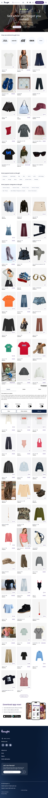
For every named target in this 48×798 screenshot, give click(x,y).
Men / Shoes (5, 190)
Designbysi (12, 382)
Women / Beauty (6, 187)
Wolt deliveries (5, 759)
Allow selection (24, 411)
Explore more (24, 696)
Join (23, 772)
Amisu (15, 179)
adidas (20, 179)
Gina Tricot (27, 164)
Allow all (39, 411)
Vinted (12, 93)
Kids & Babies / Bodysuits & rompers (18, 190)
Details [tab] (24, 389)
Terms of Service (4, 792)
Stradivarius (5, 176)
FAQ (2, 753)
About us (4, 750)
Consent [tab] (8, 389)
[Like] (45, 67)
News (3, 756)
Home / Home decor (32, 190)
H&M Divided (12, 176)
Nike (19, 176)
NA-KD (28, 70)
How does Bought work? (28, 27)
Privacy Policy (4, 793)
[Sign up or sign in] (33, 2)
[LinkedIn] (6, 745)
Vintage (9, 179)
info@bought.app (12, 786)
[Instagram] (2, 745)
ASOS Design (41, 176)
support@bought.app (10, 788)
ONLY (24, 176)
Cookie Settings (24, 790)
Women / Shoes (16, 187)
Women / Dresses (35, 187)
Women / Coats (25, 187)
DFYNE (13, 264)
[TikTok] (10, 745)
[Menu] (30, 2)
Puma (4, 179)
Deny (9, 411)
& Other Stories (28, 179)
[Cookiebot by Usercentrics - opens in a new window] (41, 386)
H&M (13, 477)
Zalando (42, 642)
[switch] (18, 406)
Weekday (36, 179)
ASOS (13, 288)
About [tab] (39, 389)
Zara (28, 117)
